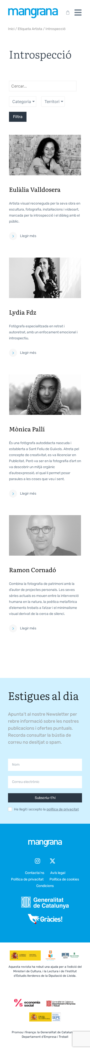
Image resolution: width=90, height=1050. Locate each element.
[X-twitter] (52, 861)
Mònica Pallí (27, 428)
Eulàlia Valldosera (34, 189)
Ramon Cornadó (32, 569)
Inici (11, 29)
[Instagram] (38, 861)
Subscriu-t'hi (45, 798)
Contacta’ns (34, 873)
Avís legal (57, 873)
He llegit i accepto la (46, 809)
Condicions (45, 886)
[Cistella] (67, 12)
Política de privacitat (27, 879)
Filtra (17, 116)
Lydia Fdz (22, 312)
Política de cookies (64, 879)
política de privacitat (62, 809)
